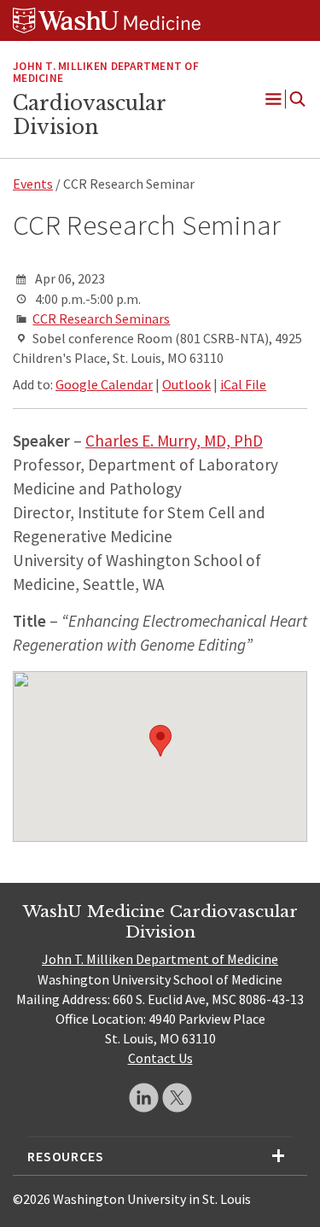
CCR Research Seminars (101, 318)
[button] (160, 740)
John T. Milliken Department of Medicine (160, 958)
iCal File (243, 384)
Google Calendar (104, 384)
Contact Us (160, 1057)
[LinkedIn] (144, 1098)
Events (33, 183)
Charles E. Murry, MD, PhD (174, 440)
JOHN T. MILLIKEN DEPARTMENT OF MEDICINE (106, 72)
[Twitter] (177, 1098)
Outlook (186, 384)
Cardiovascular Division (89, 115)
